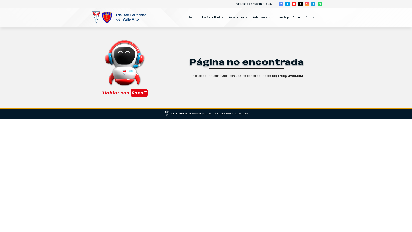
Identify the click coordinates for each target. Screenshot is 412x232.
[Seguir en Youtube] (294, 4)
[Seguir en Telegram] (313, 4)
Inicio (193, 17)
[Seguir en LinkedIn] (287, 4)
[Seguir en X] (300, 4)
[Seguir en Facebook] (281, 4)
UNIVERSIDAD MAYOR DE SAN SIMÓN (231, 114)
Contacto (312, 17)
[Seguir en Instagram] (307, 4)
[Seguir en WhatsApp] (320, 4)
